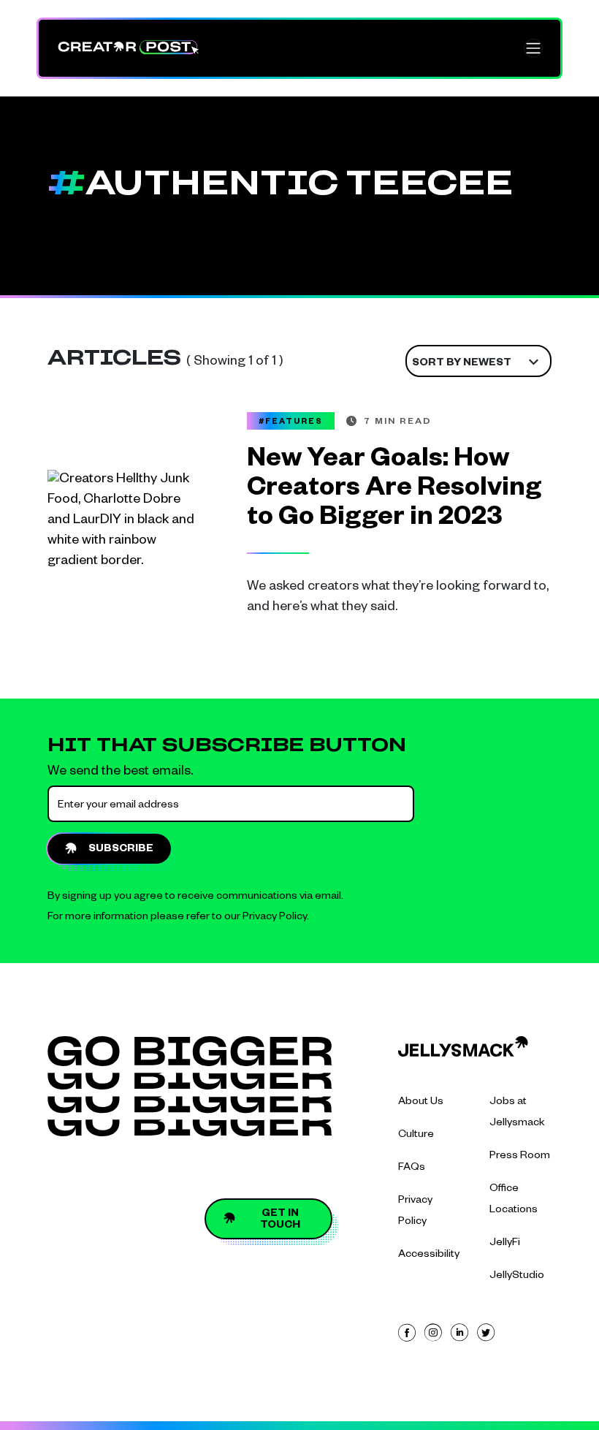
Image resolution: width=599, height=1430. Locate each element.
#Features (291, 422)
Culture (416, 1135)
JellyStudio (516, 1276)
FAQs (411, 1168)
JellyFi (504, 1244)
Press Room (519, 1157)
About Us (420, 1102)
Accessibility (428, 1255)
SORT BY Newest (461, 364)
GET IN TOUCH (280, 1220)
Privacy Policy (275, 918)
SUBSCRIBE (120, 850)
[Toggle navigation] (533, 48)
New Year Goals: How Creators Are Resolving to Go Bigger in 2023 (394, 491)
